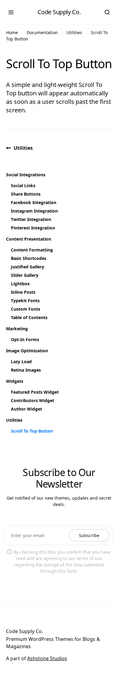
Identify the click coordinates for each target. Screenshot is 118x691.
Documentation (42, 32)
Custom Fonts (25, 309)
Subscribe (89, 535)
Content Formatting (32, 250)
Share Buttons (26, 194)
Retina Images (26, 370)
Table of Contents (29, 317)
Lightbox (20, 283)
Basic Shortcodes (28, 258)
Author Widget (26, 409)
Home (12, 32)
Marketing (17, 328)
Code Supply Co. (59, 12)
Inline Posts (23, 292)
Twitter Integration (31, 219)
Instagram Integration (34, 211)
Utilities (74, 32)
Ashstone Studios (47, 658)
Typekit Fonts (25, 300)
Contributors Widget (32, 400)
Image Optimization (27, 350)
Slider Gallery (24, 275)
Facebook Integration (33, 202)
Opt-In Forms (25, 339)
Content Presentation (28, 239)
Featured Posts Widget (35, 392)
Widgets (14, 381)
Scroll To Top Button (32, 431)
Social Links (23, 185)
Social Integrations (25, 175)
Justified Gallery (27, 267)
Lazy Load (21, 361)
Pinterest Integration (33, 228)
